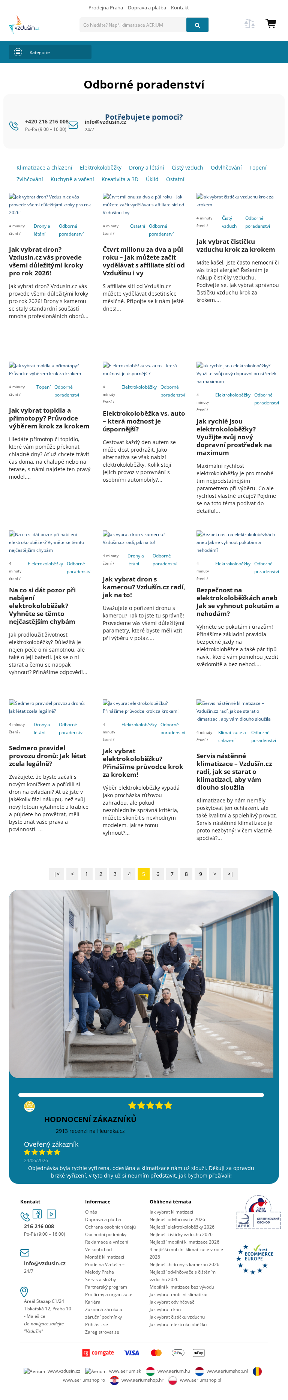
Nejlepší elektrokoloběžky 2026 (182, 1227)
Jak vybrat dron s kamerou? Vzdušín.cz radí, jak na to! (144, 587)
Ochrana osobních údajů (110, 1227)
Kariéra (92, 1302)
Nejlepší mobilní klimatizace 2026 (184, 1242)
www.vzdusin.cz (64, 1371)
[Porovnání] (250, 28)
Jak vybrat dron (165, 1309)
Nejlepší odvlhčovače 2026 (177, 1219)
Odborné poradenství (71, 230)
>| (231, 873)
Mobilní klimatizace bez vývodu (182, 1287)
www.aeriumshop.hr (143, 1380)
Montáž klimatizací (104, 1257)
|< (57, 873)
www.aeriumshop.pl (200, 1380)
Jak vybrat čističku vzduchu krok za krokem (235, 245)
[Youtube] (51, 1216)
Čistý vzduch (229, 222)
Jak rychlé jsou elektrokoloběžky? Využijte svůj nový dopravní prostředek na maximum (234, 437)
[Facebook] (38, 1216)
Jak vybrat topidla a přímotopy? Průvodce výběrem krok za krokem (49, 418)
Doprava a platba (147, 7)
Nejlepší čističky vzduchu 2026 (181, 1234)
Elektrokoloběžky (139, 387)
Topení (43, 387)
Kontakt (180, 7)
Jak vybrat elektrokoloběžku (178, 1324)
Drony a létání (42, 230)
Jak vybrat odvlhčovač (172, 1302)
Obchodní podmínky (105, 1234)
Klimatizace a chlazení (232, 736)
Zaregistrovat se (102, 1332)
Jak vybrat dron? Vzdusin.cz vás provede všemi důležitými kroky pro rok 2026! (46, 261)
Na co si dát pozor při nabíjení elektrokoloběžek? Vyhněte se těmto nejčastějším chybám (42, 606)
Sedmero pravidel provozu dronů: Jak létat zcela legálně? (47, 756)
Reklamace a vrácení (106, 1242)
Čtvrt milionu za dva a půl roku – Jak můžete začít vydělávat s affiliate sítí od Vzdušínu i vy (144, 261)
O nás (91, 1212)
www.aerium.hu (174, 1371)
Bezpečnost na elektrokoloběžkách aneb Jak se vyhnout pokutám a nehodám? (237, 602)
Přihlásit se (96, 1324)
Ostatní (137, 226)
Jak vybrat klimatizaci (171, 1212)
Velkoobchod (98, 1249)
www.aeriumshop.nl (227, 1371)
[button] (270, 23)
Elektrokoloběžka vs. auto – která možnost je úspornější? (144, 421)
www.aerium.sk (125, 1371)
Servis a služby (100, 1279)
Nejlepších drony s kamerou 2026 (184, 1264)
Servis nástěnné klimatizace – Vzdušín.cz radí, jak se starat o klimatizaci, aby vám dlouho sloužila (234, 771)
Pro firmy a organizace (108, 1294)
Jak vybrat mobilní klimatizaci (180, 1294)
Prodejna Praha (105, 7)
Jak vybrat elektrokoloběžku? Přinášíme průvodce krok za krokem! (143, 763)
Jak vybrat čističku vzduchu (177, 1317)
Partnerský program (106, 1287)
